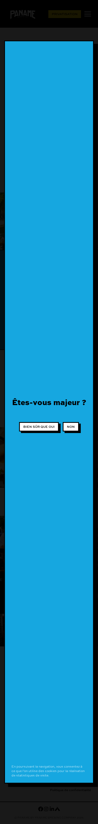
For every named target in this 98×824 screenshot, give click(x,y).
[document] (49, 412)
